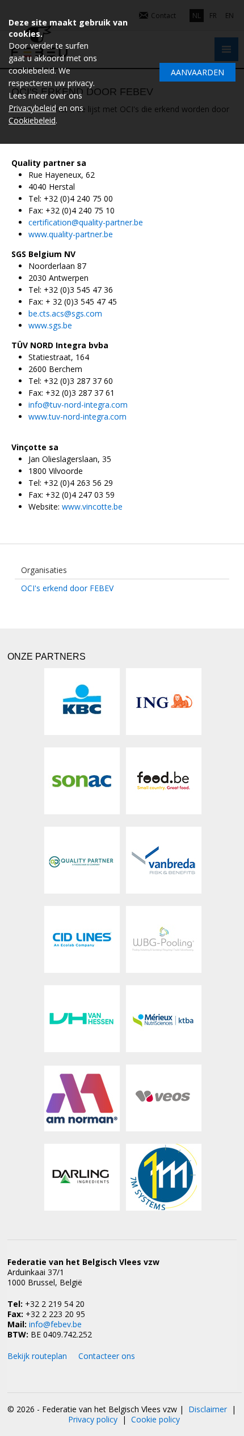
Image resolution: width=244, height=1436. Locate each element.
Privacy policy (92, 1419)
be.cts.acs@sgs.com (65, 313)
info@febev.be (55, 1324)
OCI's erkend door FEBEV (67, 588)
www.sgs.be (50, 325)
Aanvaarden (197, 72)
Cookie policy (155, 1419)
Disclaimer (207, 1409)
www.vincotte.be (92, 506)
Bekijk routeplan (37, 1355)
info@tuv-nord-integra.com (78, 404)
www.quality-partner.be (70, 234)
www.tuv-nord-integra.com (77, 416)
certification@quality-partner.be (85, 222)
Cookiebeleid (32, 120)
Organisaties (44, 570)
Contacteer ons (106, 1355)
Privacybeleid (32, 107)
